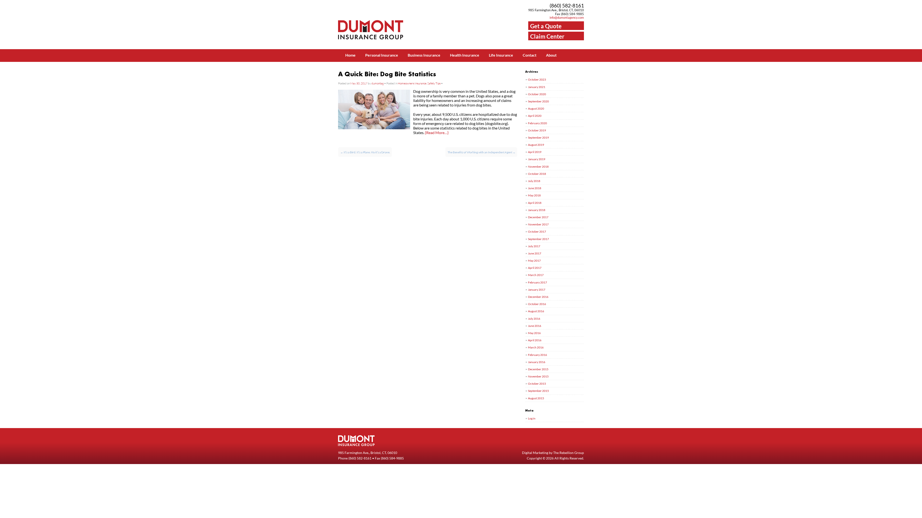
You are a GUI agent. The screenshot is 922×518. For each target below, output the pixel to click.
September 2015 (538, 391)
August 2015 (536, 398)
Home (350, 55)
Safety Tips (434, 83)
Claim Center (547, 36)
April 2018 (534, 203)
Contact (529, 55)
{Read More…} (437, 132)
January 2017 (536, 289)
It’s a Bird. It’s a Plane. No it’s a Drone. (365, 152)
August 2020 (536, 108)
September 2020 (538, 101)
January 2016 (536, 362)
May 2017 (534, 260)
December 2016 (538, 297)
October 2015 (537, 383)
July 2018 (534, 181)
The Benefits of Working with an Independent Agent (481, 152)
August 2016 (536, 311)
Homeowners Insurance (412, 83)
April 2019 (534, 152)
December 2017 (538, 217)
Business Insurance (424, 55)
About (551, 55)
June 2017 (534, 253)
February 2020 (537, 123)
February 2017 (537, 282)
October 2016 (537, 304)
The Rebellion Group (568, 453)
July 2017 (534, 246)
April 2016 (534, 340)
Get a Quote (546, 26)
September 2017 (538, 239)
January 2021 (536, 87)
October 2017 (537, 231)
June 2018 (534, 188)
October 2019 (537, 130)
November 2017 (538, 224)
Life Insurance (501, 55)
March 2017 (536, 275)
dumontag (377, 83)
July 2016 (534, 318)
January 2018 (536, 210)
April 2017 (534, 268)
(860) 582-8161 (567, 5)
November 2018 (538, 166)
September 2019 (538, 137)
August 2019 (536, 145)
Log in (531, 418)
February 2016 (537, 355)
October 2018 (537, 174)
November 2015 (538, 376)
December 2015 (538, 369)
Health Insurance (464, 55)
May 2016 (534, 333)
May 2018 (534, 195)
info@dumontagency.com (567, 17)
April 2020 (534, 116)
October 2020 (537, 94)
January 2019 (536, 159)
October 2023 (537, 79)
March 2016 (536, 347)
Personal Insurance (381, 55)
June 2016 (534, 326)
